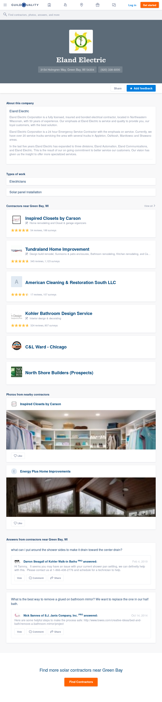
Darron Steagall (34, 561)
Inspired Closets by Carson (40, 404)
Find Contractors (81, 682)
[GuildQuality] (25, 5)
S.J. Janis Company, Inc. (61, 615)
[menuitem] (49, 5)
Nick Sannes (32, 615)
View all (148, 205)
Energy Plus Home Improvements (45, 471)
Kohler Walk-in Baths (63, 561)
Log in (132, 5)
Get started (149, 5)
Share (118, 88)
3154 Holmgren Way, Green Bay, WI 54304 (67, 70)
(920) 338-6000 (110, 70)
